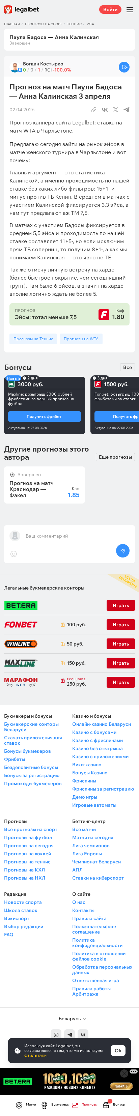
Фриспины (84, 781)
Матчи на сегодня (92, 837)
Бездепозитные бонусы (31, 767)
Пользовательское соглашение (94, 929)
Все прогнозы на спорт (30, 829)
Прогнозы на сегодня (29, 845)
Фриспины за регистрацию (103, 789)
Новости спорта (23, 902)
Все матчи (84, 829)
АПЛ (77, 870)
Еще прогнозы (115, 457)
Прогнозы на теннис (27, 862)
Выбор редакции (23, 926)
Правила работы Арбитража (91, 991)
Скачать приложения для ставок (33, 740)
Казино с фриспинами (97, 740)
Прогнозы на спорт (43, 24)
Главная (12, 24)
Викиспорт (16, 918)
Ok (118, 1051)
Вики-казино (87, 765)
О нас (78, 902)
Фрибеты (14, 759)
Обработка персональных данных (102, 969)
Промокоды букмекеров (33, 783)
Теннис (74, 24)
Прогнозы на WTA (81, 338)
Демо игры (84, 797)
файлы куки (35, 1055)
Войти (110, 9)
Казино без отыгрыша (97, 748)
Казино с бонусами (94, 732)
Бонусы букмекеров (27, 751)
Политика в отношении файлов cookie (99, 956)
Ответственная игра (95, 980)
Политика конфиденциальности (97, 942)
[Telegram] (69, 1034)
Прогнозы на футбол (28, 837)
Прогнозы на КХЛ (24, 870)
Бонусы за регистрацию (31, 775)
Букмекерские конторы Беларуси (31, 727)
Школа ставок (20, 910)
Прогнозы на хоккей (27, 854)
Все (127, 367)
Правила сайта (89, 918)
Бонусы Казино (90, 773)
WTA (90, 24)
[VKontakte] (83, 1034)
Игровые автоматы (94, 805)
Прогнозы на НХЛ (24, 878)
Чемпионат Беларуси (96, 862)
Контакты (83, 910)
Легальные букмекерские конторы (44, 588)
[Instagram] (56, 1034)
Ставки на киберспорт (98, 878)
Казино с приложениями (100, 756)
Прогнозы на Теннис (33, 338)
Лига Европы (87, 854)
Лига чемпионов (91, 845)
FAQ (8, 935)
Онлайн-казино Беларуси (101, 724)
